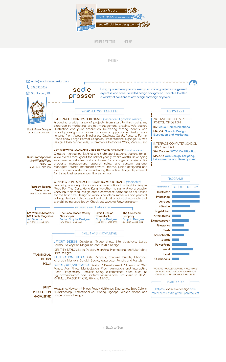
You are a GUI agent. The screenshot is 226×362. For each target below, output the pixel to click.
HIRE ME (128, 42)
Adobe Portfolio (119, 350)
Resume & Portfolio (104, 42)
